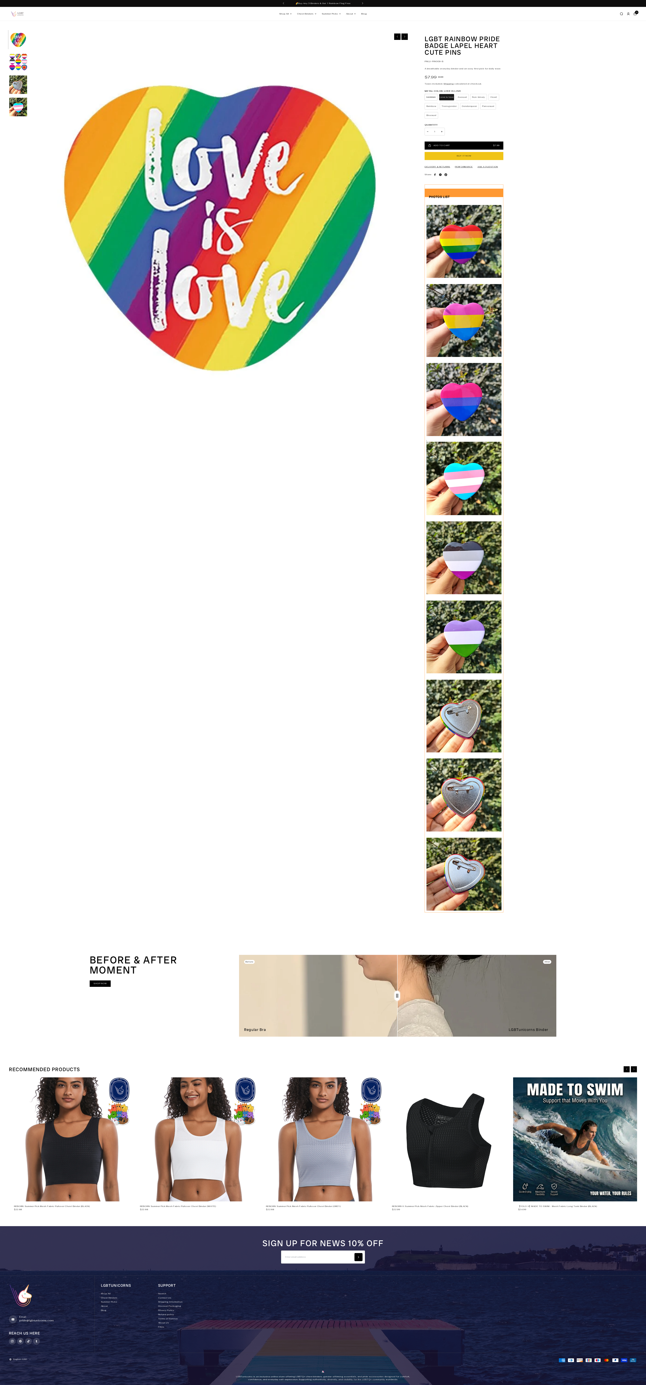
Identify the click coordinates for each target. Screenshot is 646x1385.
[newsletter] (358, 1257)
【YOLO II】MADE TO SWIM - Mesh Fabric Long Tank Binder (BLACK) (557, 1206)
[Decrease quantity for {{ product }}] (427, 131)
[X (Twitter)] (440, 175)
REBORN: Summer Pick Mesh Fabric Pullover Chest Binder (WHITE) (178, 1206)
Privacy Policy (166, 1310)
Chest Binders (305, 13)
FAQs (161, 1327)
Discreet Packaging (169, 1306)
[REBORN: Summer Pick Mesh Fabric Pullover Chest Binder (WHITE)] (197, 1139)
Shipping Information (170, 1302)
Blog (364, 13)
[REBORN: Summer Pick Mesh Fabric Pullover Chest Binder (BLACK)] (71, 1139)
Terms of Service (168, 1318)
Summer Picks (330, 13)
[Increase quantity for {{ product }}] (442, 131)
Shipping (448, 83)
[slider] (397, 996)
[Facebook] (435, 175)
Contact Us (164, 1297)
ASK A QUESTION (487, 166)
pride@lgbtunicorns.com (36, 1320)
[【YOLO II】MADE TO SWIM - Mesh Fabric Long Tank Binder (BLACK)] (575, 1139)
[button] (362, 3)
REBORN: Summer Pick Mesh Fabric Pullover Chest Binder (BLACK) (52, 1206)
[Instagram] (12, 1341)
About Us (163, 1322)
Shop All (284, 13)
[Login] (628, 14)
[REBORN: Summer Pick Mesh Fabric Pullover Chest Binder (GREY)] (323, 1139)
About (349, 13)
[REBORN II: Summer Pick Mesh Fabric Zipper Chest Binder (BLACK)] (449, 1139)
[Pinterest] (446, 175)
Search (162, 1293)
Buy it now (464, 155)
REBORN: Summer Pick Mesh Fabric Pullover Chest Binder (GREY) (303, 1206)
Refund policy (166, 1314)
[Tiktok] (28, 1341)
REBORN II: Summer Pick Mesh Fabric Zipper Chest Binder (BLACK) (430, 1206)
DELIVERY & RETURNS (437, 166)
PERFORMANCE (464, 166)
